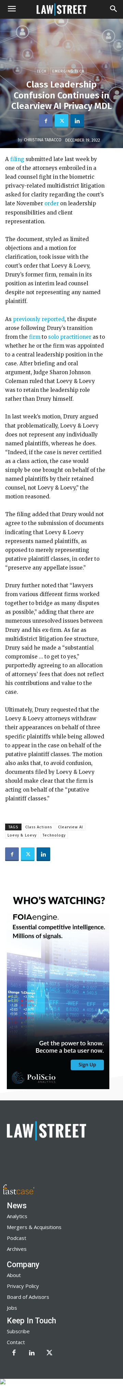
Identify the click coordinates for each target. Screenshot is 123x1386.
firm (34, 337)
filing (16, 159)
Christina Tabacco (43, 140)
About (14, 1275)
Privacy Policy (23, 1286)
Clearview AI (70, 827)
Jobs (12, 1307)
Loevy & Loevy (22, 835)
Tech (41, 71)
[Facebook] (46, 121)
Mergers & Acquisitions (34, 1227)
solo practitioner (69, 337)
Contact (16, 1342)
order (51, 203)
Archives (17, 1248)
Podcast (16, 1237)
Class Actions (38, 827)
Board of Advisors (28, 1296)
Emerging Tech (68, 71)
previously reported (39, 319)
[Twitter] (61, 121)
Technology (54, 835)
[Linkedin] (77, 121)
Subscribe (18, 1331)
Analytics (17, 1216)
